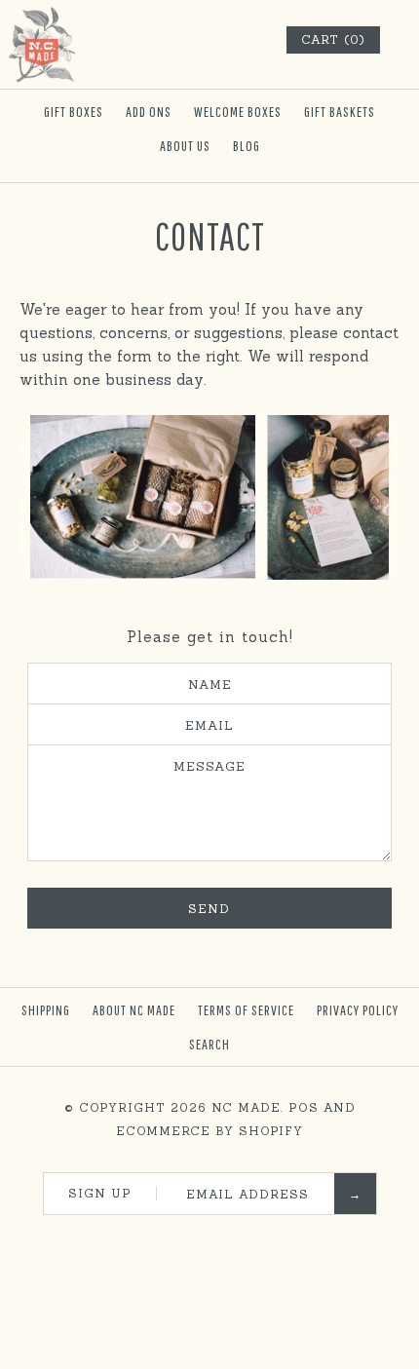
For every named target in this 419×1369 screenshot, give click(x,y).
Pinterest (203, 1239)
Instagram (256, 1239)
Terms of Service (246, 1010)
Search (209, 1044)
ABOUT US (185, 145)
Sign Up (100, 1193)
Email (209, 725)
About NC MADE (134, 1010)
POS (303, 1107)
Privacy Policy (358, 1010)
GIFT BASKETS (339, 111)
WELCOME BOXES (238, 111)
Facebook (151, 1239)
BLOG (246, 145)
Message (209, 766)
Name (210, 684)
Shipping (45, 1010)
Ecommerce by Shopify (209, 1130)
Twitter (177, 1239)
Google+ (230, 1239)
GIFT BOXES (73, 111)
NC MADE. (247, 1107)
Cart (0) (333, 39)
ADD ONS (148, 111)
